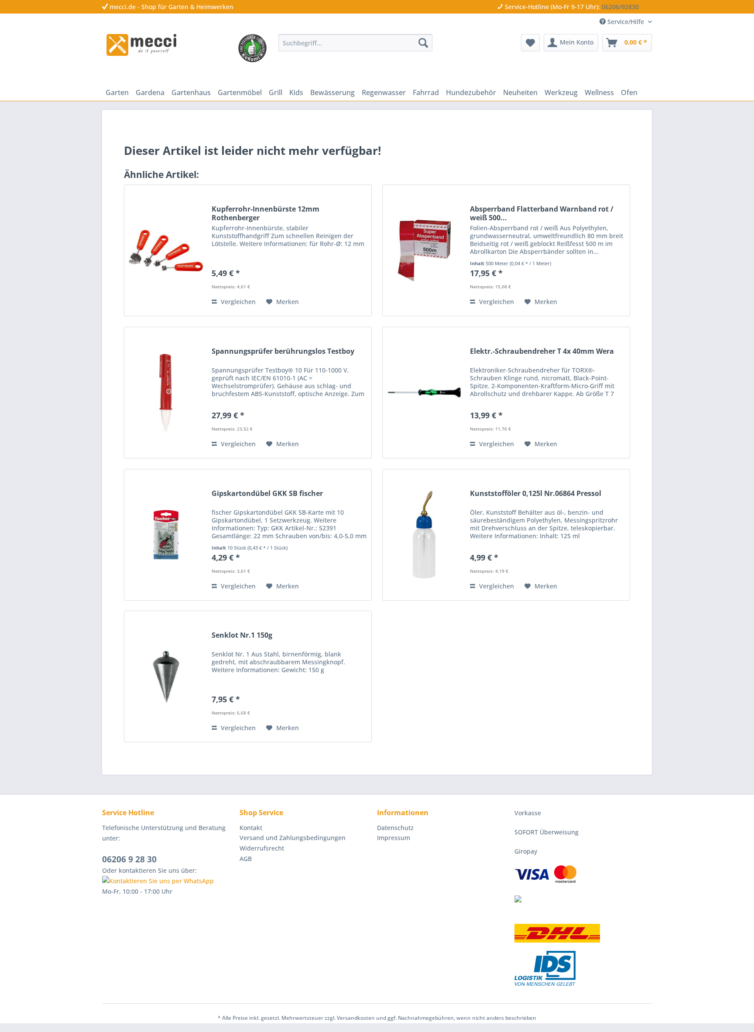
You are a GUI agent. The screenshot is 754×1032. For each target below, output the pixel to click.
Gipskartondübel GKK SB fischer (267, 493)
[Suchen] (423, 42)
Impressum (393, 838)
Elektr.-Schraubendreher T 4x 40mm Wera (542, 351)
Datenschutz (395, 828)
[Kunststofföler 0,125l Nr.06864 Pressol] (424, 534)
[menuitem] (355, 42)
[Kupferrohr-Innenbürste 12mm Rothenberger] (166, 250)
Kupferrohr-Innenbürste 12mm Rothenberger (265, 213)
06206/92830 (620, 7)
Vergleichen (237, 301)
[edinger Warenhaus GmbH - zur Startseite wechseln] (141, 45)
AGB (246, 858)
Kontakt (251, 828)
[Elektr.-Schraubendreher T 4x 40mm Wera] (424, 392)
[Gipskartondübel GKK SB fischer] (166, 534)
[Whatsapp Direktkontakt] (168, 881)
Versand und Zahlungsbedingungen (293, 838)
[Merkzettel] (530, 42)
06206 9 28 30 (129, 859)
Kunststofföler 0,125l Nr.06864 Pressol (535, 493)
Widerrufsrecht (262, 848)
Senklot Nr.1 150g (242, 635)
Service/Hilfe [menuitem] (626, 21)
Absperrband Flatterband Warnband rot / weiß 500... (541, 213)
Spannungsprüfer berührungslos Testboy (283, 351)
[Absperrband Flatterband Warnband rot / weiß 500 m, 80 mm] (424, 250)
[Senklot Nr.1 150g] (166, 676)
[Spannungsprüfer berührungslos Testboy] (166, 392)
